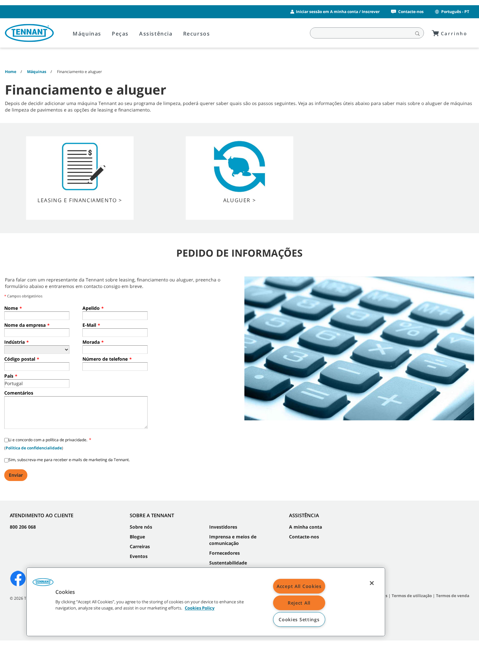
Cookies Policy (199, 608)
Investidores (223, 527)
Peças (120, 33)
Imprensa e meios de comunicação (232, 540)
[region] (205, 602)
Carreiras (140, 546)
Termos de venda (452, 595)
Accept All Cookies (299, 586)
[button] (43, 584)
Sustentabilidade (228, 563)
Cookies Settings (299, 619)
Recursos (196, 33)
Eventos (139, 556)
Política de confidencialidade (34, 448)
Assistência (156, 33)
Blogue (137, 537)
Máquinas (87, 33)
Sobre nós (141, 527)
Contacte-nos (411, 11)
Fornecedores (224, 553)
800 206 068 (23, 527)
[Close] (372, 583)
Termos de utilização (412, 595)
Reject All (299, 603)
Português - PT (455, 11)
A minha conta (305, 527)
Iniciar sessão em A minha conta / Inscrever (338, 11)
